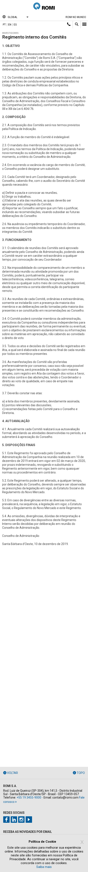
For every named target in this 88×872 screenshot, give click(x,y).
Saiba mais (44, 867)
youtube (29, 819)
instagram (21, 819)
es (15, 24)
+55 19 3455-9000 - (30, 797)
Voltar (12, 773)
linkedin (14, 819)
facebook (6, 819)
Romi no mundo (76, 17)
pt (4, 24)
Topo (81, 773)
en (9, 24)
